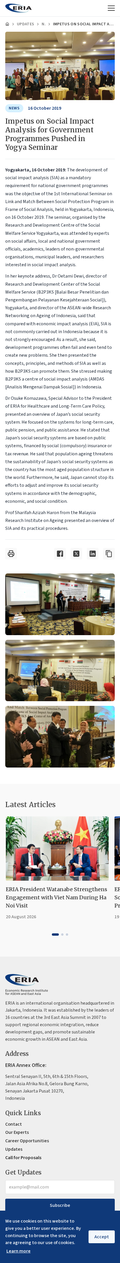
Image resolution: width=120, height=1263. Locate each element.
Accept (101, 1237)
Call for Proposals (23, 1157)
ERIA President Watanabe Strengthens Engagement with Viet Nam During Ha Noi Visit (56, 897)
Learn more (18, 1251)
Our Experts (17, 1132)
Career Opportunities (27, 1141)
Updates (25, 24)
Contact (13, 1124)
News (43, 24)
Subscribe (60, 1205)
